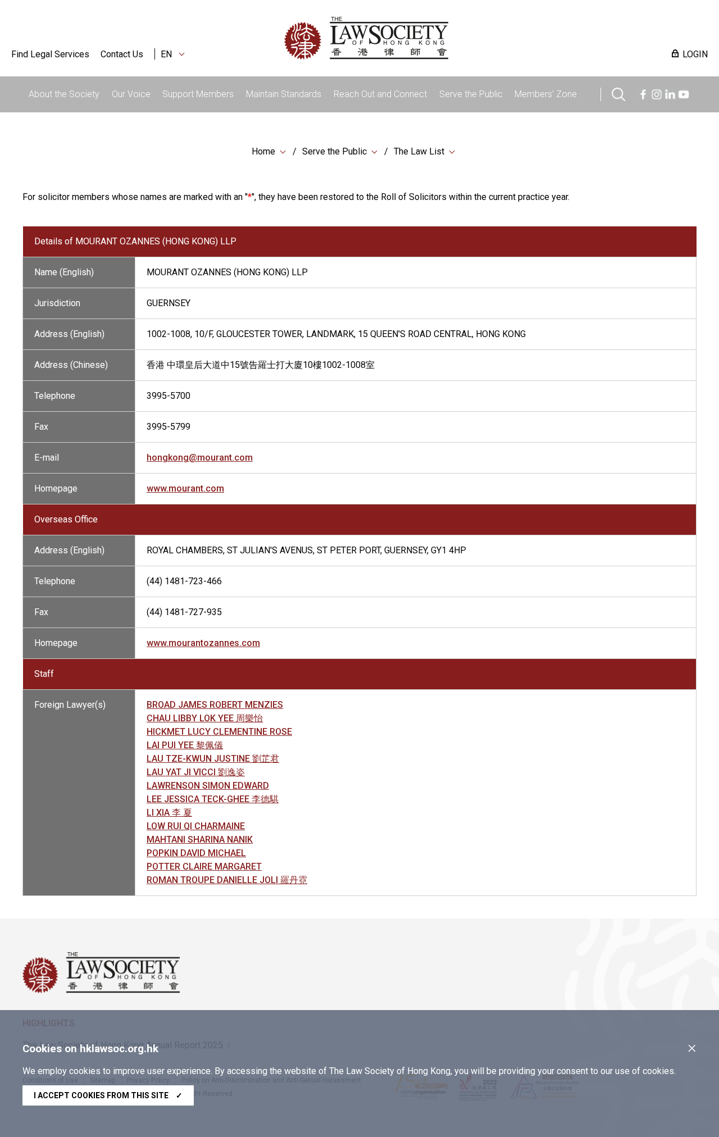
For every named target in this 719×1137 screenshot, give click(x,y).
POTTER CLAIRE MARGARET (204, 866)
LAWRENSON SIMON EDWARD (208, 785)
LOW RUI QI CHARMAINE (196, 826)
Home (263, 151)
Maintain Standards (283, 94)
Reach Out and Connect (380, 94)
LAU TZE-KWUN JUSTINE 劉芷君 (213, 758)
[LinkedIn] (670, 93)
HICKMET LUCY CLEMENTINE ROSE (219, 731)
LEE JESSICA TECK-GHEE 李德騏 (213, 799)
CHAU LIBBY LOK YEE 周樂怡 (205, 718)
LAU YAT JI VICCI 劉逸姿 (196, 772)
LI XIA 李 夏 (169, 812)
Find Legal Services (50, 54)
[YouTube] (683, 93)
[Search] (618, 93)
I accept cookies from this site (108, 1095)
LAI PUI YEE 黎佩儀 (185, 745)
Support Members (198, 94)
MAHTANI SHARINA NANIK (200, 839)
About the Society (64, 94)
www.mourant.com (185, 488)
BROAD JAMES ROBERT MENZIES (215, 704)
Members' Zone (546, 94)
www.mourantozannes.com (203, 643)
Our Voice (131, 94)
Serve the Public (471, 94)
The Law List (419, 151)
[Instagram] (656, 93)
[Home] (424, 38)
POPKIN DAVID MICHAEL (196, 853)
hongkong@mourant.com (200, 457)
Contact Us (122, 54)
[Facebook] (643, 93)
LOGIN (695, 54)
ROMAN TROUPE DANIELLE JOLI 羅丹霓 (227, 880)
